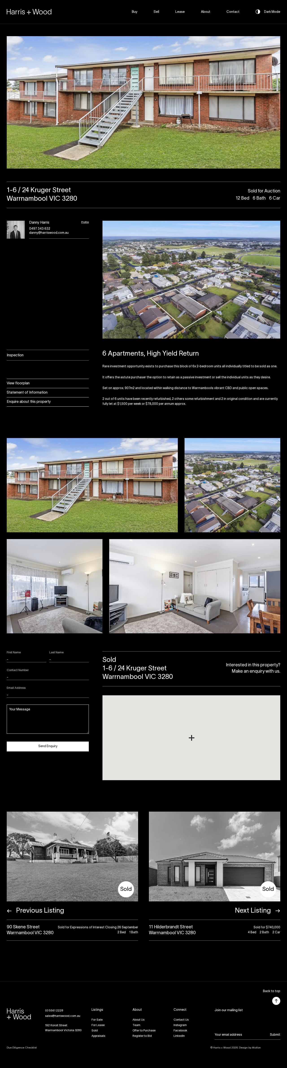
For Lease (98, 1025)
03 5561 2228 (54, 1010)
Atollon (256, 1047)
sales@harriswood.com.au (62, 1016)
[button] (271, 991)
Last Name (56, 652)
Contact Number (18, 670)
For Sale (97, 1020)
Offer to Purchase (144, 1030)
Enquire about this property (29, 401)
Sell (156, 11)
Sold (94, 1030)
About (205, 11)
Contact (232, 11)
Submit (275, 1034)
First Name (14, 652)
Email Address (16, 688)
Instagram (180, 1025)
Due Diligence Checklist (22, 1047)
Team (136, 1025)
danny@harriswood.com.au (49, 232)
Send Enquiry (47, 746)
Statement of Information (27, 392)
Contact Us (181, 1020)
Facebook (180, 1030)
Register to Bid (142, 1036)
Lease (180, 11)
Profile (85, 222)
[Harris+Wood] (29, 12)
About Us (138, 1020)
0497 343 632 (39, 228)
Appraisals (98, 1036)
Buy (134, 11)
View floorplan (18, 383)
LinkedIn (179, 1036)
